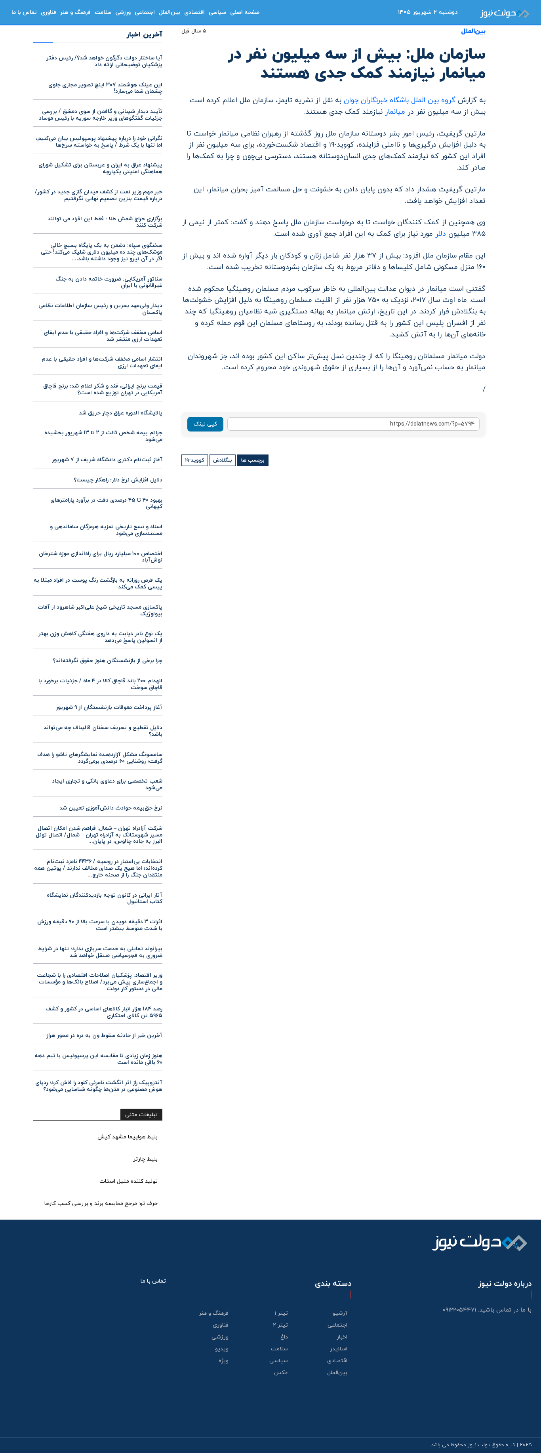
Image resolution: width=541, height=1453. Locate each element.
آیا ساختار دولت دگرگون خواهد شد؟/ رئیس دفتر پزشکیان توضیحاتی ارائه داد (104, 61)
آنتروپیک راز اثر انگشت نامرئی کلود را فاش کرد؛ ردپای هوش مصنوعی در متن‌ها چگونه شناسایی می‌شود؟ (98, 1086)
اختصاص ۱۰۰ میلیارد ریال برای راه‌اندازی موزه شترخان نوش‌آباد (100, 557)
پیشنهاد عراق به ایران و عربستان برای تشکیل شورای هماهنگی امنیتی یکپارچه (100, 168)
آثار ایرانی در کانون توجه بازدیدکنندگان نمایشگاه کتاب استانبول (104, 899)
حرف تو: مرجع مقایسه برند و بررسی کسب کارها (101, 1203)
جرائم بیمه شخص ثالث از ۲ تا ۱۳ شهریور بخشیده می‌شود (103, 436)
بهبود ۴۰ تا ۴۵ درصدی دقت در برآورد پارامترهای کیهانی (106, 503)
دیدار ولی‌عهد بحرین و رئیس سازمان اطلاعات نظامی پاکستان (100, 309)
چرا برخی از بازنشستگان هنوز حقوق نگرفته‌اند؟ (107, 660)
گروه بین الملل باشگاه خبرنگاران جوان (401, 100)
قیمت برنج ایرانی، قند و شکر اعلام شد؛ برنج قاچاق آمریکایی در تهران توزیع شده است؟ (102, 389)
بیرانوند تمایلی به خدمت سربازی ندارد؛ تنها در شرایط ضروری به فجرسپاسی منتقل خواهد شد (100, 952)
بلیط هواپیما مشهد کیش (127, 1137)
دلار (440, 234)
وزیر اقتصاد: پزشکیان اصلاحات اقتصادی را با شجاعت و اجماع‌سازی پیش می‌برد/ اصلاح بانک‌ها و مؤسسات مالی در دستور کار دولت (99, 982)
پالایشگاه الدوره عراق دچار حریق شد (120, 413)
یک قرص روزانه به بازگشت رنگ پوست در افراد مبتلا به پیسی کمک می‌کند (98, 584)
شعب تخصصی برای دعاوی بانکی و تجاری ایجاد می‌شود (107, 784)
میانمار (395, 112)
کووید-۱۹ (194, 460)
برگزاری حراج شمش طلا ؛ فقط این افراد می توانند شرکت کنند (105, 222)
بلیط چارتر (145, 1159)
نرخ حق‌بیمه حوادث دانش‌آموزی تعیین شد (110, 808)
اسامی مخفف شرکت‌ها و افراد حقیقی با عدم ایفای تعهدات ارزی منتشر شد (103, 336)
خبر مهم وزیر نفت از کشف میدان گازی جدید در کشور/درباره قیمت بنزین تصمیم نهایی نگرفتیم (98, 195)
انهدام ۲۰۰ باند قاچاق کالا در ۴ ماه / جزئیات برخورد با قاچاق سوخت (100, 684)
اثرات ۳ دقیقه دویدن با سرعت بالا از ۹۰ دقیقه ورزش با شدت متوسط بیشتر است (99, 925)
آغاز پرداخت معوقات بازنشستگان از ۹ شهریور (109, 707)
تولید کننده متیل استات (128, 1181)
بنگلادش (222, 460)
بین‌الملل (473, 31)
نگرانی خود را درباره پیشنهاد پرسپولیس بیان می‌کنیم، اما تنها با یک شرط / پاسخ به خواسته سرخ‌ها (99, 142)
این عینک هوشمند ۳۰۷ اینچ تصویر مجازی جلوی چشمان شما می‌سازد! (105, 88)
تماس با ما (153, 1281)
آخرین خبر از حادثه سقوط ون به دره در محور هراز (104, 1035)
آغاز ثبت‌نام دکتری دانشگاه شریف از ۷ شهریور (107, 460)
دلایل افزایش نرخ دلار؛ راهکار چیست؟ (118, 480)
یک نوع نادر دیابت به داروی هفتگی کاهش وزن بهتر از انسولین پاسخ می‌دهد (100, 637)
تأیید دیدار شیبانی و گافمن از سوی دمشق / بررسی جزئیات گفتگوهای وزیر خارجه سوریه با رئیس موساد (100, 115)
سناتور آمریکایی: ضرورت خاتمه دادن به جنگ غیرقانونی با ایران (108, 282)
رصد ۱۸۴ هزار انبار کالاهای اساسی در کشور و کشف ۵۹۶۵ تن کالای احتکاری (104, 1012)
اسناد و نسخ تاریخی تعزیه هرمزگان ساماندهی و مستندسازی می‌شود (106, 530)
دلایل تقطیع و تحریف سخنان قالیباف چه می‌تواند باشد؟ (103, 731)
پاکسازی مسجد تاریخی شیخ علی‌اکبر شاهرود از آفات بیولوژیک (100, 610)
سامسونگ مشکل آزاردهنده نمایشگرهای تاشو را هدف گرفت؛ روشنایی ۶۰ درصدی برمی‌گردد (99, 758)
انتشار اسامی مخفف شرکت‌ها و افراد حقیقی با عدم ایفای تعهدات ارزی (102, 362)
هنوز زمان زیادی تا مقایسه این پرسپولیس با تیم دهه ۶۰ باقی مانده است (98, 1059)
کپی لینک (205, 424)
